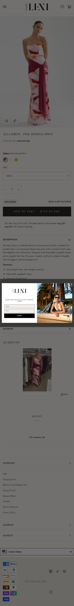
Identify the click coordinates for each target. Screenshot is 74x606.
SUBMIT (19, 316)
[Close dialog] (69, 285)
